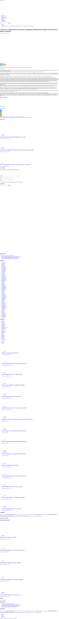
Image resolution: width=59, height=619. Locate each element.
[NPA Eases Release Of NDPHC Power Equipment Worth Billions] (5, 382)
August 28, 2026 (8, 354)
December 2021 (4, 305)
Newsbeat (3, 135)
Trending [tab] (3, 343)
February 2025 (4, 276)
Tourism (3, 339)
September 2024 (4, 280)
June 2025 (3, 273)
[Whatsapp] (4, 64)
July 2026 (3, 263)
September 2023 (4, 289)
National (3, 332)
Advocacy (3, 320)
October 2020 (3, 316)
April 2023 (3, 293)
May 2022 (3, 301)
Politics (14, 516)
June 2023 (3, 291)
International (3, 20)
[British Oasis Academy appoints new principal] (5, 350)
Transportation (4, 340)
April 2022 (3, 302)
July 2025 (3, 272)
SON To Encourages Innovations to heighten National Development (14, 453)
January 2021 (3, 314)
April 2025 (3, 274)
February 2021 (4, 313)
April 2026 (3, 265)
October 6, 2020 (6, 432)
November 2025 (4, 269)
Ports (2, 334)
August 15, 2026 (6, 166)
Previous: (12, 116)
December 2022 (4, 296)
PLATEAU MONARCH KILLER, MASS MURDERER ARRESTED (14, 441)
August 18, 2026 (6, 151)
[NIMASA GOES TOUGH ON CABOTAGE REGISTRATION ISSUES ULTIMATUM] (5, 416)
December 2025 (4, 268)
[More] (5, 64)
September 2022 (4, 298)
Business (3, 16)
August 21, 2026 (8, 398)
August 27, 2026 (8, 488)
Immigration (3, 327)
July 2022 (3, 300)
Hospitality (3, 326)
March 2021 (3, 312)
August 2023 (3, 290)
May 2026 (3, 264)
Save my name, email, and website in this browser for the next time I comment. (12, 182)
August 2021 (3, 308)
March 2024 (3, 284)
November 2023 (4, 287)
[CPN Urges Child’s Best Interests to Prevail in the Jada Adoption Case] (5, 361)
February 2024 (4, 285)
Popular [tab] (3, 342)
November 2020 (4, 315)
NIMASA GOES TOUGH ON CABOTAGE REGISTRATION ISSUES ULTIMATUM (17, 419)
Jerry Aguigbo (2, 33)
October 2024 (3, 279)
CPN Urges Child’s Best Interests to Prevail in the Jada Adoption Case (11, 256)
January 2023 (3, 295)
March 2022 (3, 303)
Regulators (4, 21)
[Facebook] (1, 64)
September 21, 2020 (8, 409)
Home (2, 15)
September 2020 (4, 317)
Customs (4, 18)
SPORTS (3, 338)
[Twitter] (2, 64)
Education (4, 351)
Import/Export (4, 17)
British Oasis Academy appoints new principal (8, 255)
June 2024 (3, 282)
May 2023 (3, 292)
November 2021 (4, 306)
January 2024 (3, 286)
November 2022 (4, 297)
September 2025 (4, 270)
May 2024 (3, 283)
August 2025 (3, 271)
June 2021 (3, 310)
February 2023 (4, 294)
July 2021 (3, 309)
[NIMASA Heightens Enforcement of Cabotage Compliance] (5, 484)
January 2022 (3, 304)
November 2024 (4, 278)
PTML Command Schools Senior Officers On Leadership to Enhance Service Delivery (15, 164)
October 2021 (3, 307)
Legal (47, 514)
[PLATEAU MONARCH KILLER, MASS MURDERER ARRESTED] (5, 439)
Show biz (3, 337)
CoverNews (11, 618)
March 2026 (3, 266)
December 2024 (4, 277)
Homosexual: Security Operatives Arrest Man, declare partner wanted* (14, 407)
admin (3, 432)
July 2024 (3, 281)
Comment (1, 175)
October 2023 (3, 288)
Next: (16, 117)
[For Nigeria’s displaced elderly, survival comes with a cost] (5, 393)
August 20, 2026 (6, 138)
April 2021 (3, 311)
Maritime (4, 372)
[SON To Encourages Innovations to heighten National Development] (5, 449)
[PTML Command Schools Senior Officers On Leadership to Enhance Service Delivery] (6, 161)
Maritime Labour (4, 331)
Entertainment (4, 324)
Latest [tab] (2, 341)
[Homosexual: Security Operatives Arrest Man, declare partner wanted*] (5, 405)
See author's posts (2, 108)
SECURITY (3, 336)
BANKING (3, 321)
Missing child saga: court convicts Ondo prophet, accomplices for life (14, 430)
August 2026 (3, 262)
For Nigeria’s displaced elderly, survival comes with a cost (10, 258)
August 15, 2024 (6, 33)
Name (1, 177)
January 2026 (3, 267)
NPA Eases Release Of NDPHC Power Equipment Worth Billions (13, 385)
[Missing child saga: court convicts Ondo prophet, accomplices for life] (5, 427)
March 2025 (3, 275)
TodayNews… (7, 4)
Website (1, 180)
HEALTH (3, 325)
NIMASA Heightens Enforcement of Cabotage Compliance (10, 257)
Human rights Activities (29, 514)
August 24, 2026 (8, 386)
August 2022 (3, 299)
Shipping (28, 612)
